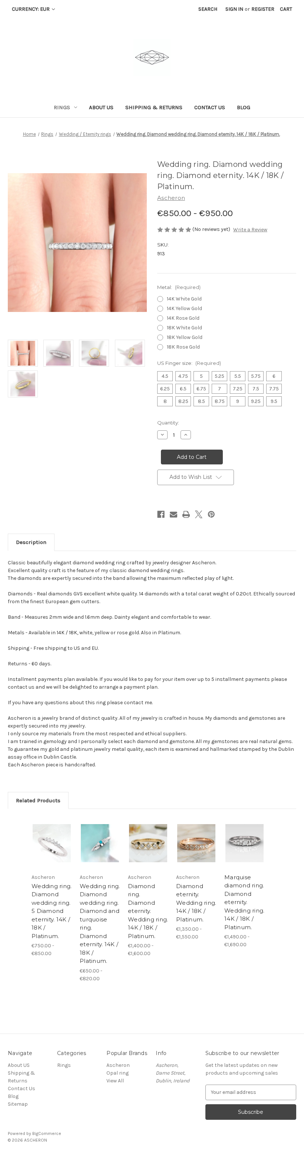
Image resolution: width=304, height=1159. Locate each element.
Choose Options (52, 852)
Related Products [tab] (38, 800)
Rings (62, 107)
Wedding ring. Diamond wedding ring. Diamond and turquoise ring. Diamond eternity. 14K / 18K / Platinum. (100, 924)
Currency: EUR (31, 9)
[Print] (186, 514)
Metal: (179, 287)
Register (262, 9)
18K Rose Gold (183, 347)
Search (207, 9)
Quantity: (168, 423)
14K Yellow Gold (184, 308)
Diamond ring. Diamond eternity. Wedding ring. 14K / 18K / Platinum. (148, 911)
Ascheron (118, 1065)
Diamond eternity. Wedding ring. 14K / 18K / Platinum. (196, 903)
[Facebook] (161, 514)
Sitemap (18, 1104)
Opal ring (117, 1073)
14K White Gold (184, 299)
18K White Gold (184, 328)
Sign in (234, 9)
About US (101, 107)
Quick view (51, 834)
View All (115, 1081)
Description (31, 542)
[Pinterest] (211, 514)
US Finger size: (189, 363)
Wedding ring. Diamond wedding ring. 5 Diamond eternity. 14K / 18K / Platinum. (52, 911)
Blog (243, 107)
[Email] (173, 514)
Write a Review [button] (250, 229)
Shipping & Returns (153, 107)
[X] (198, 514)
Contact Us (209, 107)
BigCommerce (46, 1133)
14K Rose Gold (183, 318)
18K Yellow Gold (184, 337)
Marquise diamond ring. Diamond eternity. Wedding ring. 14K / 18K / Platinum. (244, 902)
